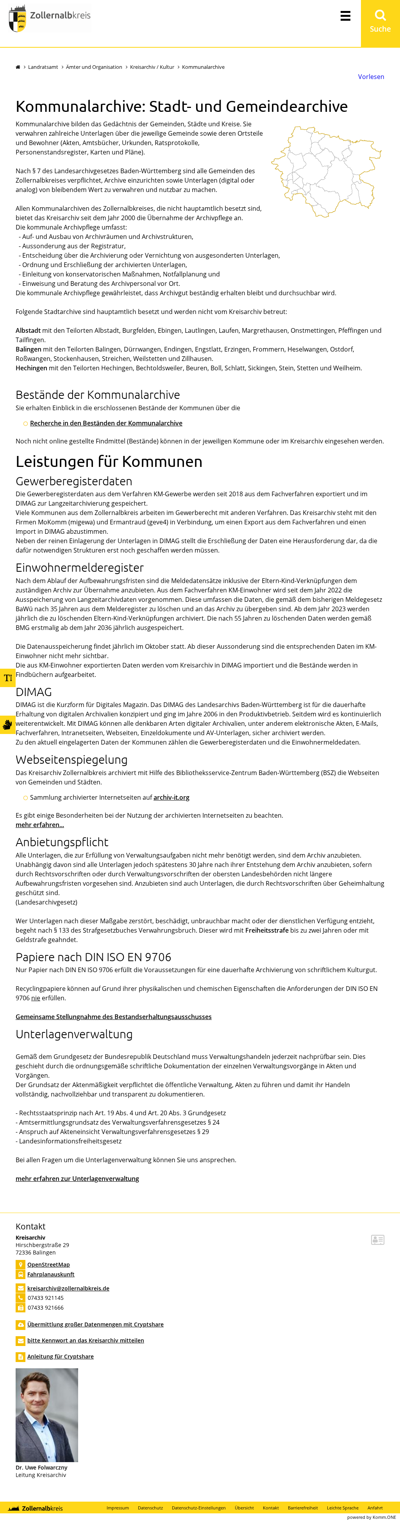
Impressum (118, 1508)
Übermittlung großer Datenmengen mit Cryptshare (95, 1324)
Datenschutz (150, 1508)
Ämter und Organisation (94, 66)
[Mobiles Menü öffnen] (345, 15)
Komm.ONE (384, 1517)
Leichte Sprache (343, 1508)
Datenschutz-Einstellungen (199, 1508)
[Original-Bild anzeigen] (47, 1460)
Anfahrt (375, 1508)
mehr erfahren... (40, 824)
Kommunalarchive (203, 66)
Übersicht (244, 1508)
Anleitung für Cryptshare (60, 1356)
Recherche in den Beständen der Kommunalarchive (106, 423)
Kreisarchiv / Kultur (152, 66)
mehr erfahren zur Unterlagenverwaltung (77, 1178)
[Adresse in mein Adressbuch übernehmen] (377, 1241)
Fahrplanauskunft (51, 1274)
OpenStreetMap (48, 1264)
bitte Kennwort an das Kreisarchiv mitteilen (85, 1340)
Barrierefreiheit (303, 1508)
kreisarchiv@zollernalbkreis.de (68, 1288)
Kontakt (271, 1508)
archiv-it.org (171, 797)
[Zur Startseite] (49, 19)
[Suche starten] (380, 23)
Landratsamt (43, 66)
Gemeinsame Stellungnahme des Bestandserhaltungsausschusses (114, 1016)
